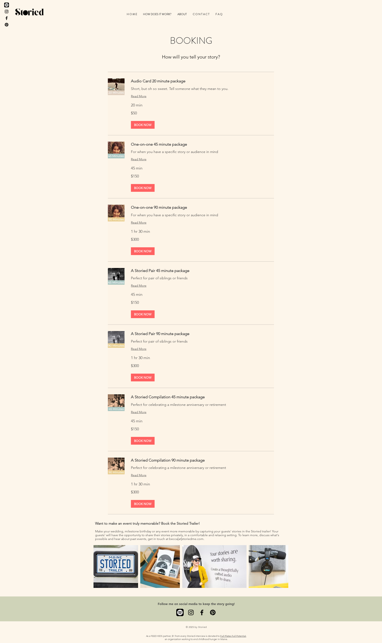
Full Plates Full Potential (233, 635)
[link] (202, 81)
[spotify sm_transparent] (180, 612)
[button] (157, 14)
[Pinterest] (6, 24)
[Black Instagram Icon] (6, 11)
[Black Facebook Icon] (6, 18)
